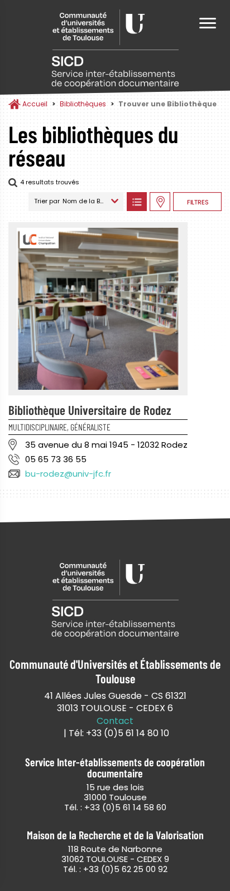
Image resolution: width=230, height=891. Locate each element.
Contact (115, 721)
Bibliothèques (83, 104)
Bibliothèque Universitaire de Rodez (89, 410)
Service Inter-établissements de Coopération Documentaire (115, 49)
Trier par (47, 201)
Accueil (34, 104)
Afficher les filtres (197, 201)
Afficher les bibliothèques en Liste (136, 201)
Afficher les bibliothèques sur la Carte (160, 201)
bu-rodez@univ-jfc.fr (68, 473)
